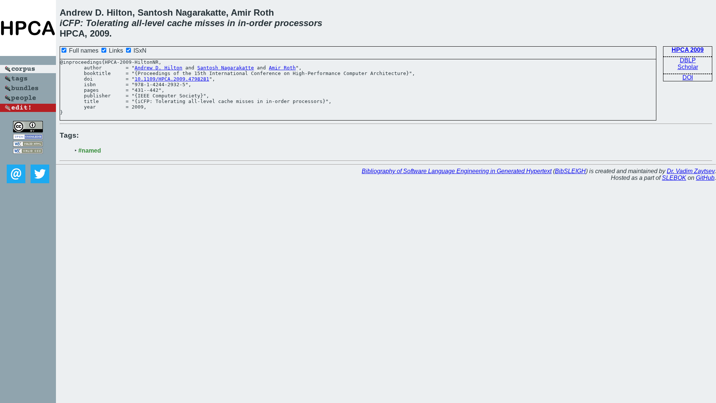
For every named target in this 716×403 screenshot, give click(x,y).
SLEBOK (674, 178)
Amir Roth (282, 68)
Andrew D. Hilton (158, 68)
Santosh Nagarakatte (225, 68)
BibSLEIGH (570, 171)
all (137, 23)
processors (298, 23)
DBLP (688, 60)
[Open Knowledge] (28, 137)
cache (179, 23)
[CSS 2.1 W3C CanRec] (28, 159)
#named (89, 150)
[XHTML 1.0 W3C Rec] (28, 144)
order (260, 23)
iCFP (70, 23)
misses (209, 23)
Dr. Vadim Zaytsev (691, 171)
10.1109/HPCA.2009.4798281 (172, 79)
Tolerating (107, 23)
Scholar (688, 67)
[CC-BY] (28, 130)
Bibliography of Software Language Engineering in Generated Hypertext (457, 171)
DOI (687, 77)
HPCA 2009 (688, 50)
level (154, 23)
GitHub (705, 178)
